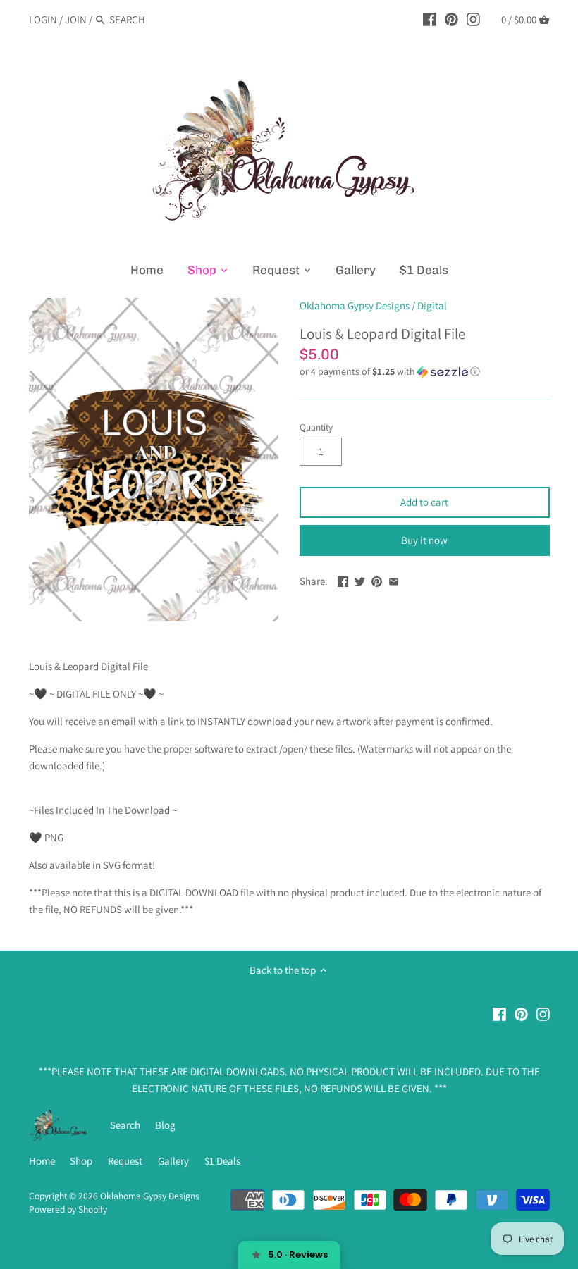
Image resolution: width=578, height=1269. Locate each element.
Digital (432, 305)
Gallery (173, 1161)
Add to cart (424, 502)
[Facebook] (429, 19)
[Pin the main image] (376, 579)
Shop (81, 1161)
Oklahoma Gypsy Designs (355, 305)
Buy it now (424, 540)
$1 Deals (222, 1161)
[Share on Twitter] (360, 579)
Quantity (316, 427)
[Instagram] (473, 19)
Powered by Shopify (68, 1209)
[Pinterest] (451, 19)
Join (76, 19)
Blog (165, 1125)
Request (125, 1161)
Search (125, 1125)
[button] (425, 371)
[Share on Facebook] (343, 579)
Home (42, 1161)
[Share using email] (393, 579)
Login (43, 19)
